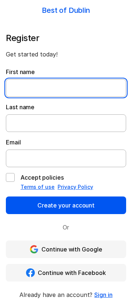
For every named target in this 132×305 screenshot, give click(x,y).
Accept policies (42, 177)
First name (20, 72)
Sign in (103, 294)
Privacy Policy (75, 187)
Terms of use (38, 187)
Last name (20, 107)
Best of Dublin (66, 10)
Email (13, 142)
